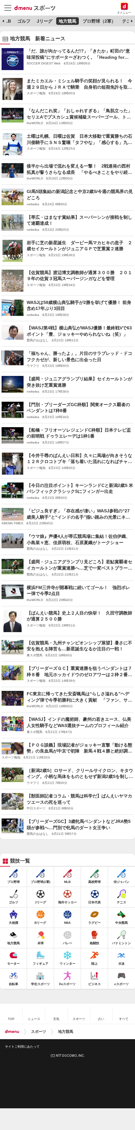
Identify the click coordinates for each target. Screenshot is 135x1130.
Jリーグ (44, 21)
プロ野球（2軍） (99, 21)
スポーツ (38, 1031)
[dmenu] (12, 1031)
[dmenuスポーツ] (37, 8)
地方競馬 (67, 21)
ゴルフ (23, 21)
